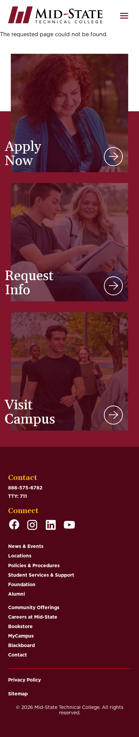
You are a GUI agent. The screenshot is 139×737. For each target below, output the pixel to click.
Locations (19, 555)
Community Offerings (33, 607)
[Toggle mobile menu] (124, 15)
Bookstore (20, 626)
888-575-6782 (25, 487)
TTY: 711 (17, 496)
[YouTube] (69, 525)
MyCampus (21, 636)
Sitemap (18, 693)
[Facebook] (14, 525)
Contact (17, 655)
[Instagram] (32, 525)
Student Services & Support (41, 575)
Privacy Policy (24, 680)
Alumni (16, 594)
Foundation (21, 584)
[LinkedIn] (50, 525)
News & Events (26, 546)
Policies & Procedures (34, 565)
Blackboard (21, 645)
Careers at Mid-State (32, 617)
